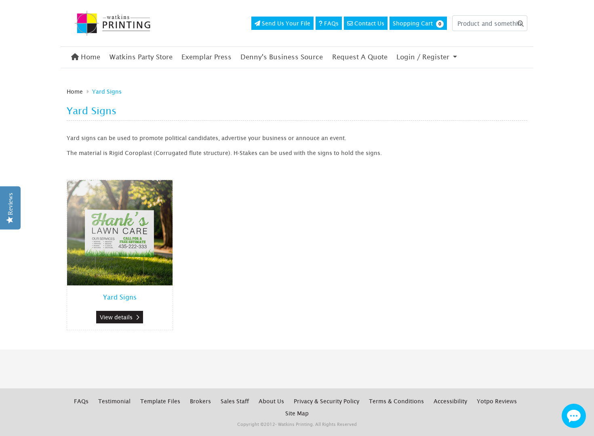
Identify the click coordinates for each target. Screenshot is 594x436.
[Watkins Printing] (113, 23)
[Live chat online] (574, 416)
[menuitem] (86, 57)
